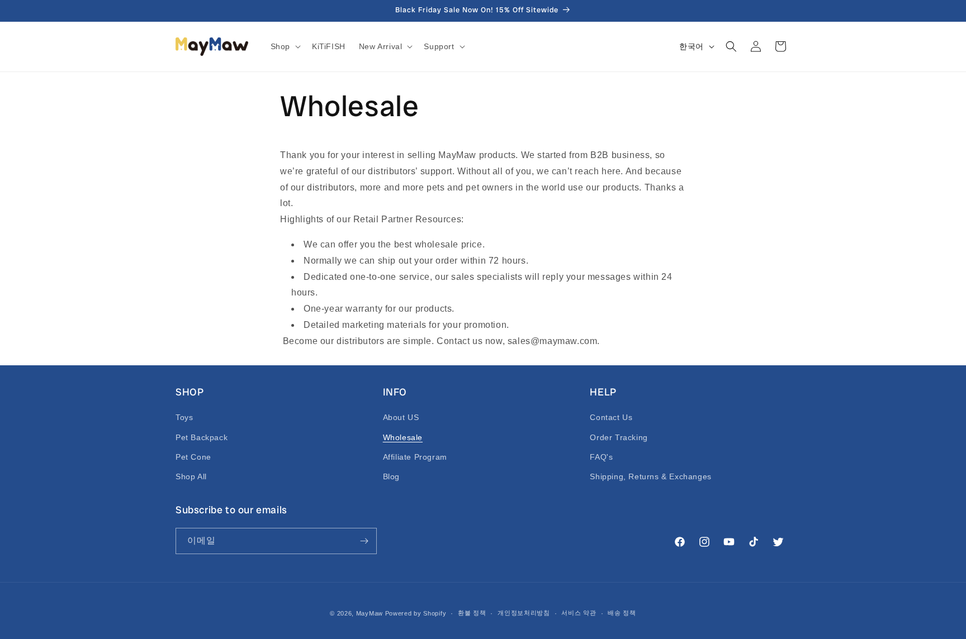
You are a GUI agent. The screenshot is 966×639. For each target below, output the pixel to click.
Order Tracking (618, 437)
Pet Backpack (202, 437)
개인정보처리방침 (524, 612)
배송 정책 (622, 612)
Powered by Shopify (416, 613)
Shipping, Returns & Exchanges (650, 476)
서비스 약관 (578, 612)
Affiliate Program (415, 456)
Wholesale (403, 437)
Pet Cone (193, 456)
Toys (184, 417)
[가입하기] (364, 541)
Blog (391, 476)
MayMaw (369, 613)
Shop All (191, 476)
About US (401, 417)
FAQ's (601, 456)
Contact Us (611, 417)
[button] (284, 46)
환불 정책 (472, 612)
